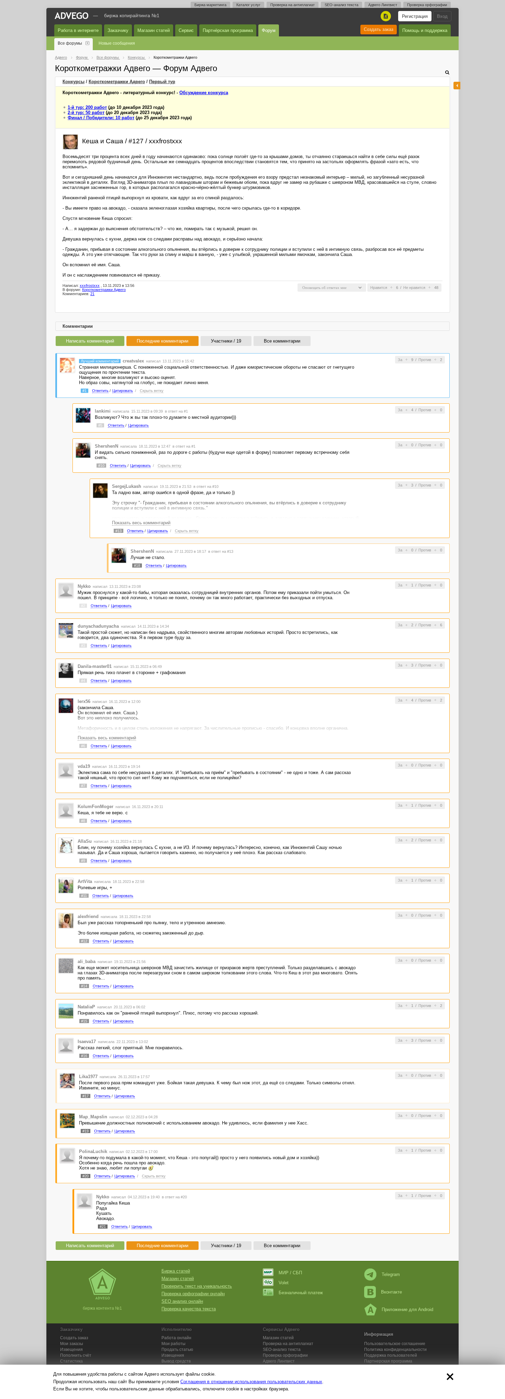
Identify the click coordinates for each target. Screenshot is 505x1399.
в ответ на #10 (205, 486)
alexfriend (88, 916)
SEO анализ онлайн (182, 1301)
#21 (103, 1226)
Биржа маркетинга (210, 5)
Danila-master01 (95, 666)
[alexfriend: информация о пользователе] (66, 920)
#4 (83, 681)
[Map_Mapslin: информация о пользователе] (67, 1120)
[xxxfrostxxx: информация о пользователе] (70, 141)
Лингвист (279, 1361)
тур (162, 81)
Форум (269, 30)
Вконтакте (391, 1292)
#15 (84, 1021)
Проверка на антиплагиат (292, 5)
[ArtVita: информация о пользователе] (66, 885)
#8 (83, 821)
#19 (85, 1131)
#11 (84, 896)
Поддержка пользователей (390, 1355)
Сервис (186, 30)
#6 (83, 746)
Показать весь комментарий (141, 522)
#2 (83, 606)
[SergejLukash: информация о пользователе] (100, 490)
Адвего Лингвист (382, 5)
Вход (442, 16)
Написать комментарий (90, 341)
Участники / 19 (226, 341)
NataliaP (86, 1006)
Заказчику (118, 30)
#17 (85, 1096)
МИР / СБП (290, 1272)
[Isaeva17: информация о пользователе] (66, 1045)
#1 (84, 391)
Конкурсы (74, 81)
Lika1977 (88, 1076)
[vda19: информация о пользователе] (66, 770)
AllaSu (85, 841)
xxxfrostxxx (90, 285)
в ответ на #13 (220, 551)
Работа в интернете (78, 30)
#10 (101, 465)
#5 (100, 425)
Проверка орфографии (427, 5)
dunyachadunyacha (98, 626)
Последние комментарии (162, 341)
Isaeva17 (87, 1041)
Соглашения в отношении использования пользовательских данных (251, 1381)
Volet (284, 1282)
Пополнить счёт (75, 1355)
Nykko (84, 586)
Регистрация (415, 16)
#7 (83, 786)
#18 (137, 565)
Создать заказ (378, 29)
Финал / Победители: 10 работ (101, 117)
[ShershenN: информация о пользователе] (83, 449)
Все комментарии (282, 341)
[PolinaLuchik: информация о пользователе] (67, 1155)
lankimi (103, 411)
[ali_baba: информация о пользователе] (66, 965)
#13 (118, 531)
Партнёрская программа (228, 30)
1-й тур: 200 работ (87, 107)
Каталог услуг (248, 5)
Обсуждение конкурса (203, 92)
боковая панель (456, 85)
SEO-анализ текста (341, 5)
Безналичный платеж (301, 1292)
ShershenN (106, 446)
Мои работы (173, 1343)
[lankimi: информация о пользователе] (83, 415)
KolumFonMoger (95, 806)
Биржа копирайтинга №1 (131, 15)
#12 (84, 941)
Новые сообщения (117, 43)
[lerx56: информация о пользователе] (66, 705)
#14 (84, 986)
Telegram (391, 1274)
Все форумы (70, 43)
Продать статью (177, 1349)
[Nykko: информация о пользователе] (66, 590)
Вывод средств (176, 1361)
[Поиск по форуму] (447, 72)
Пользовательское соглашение (394, 1343)
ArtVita (85, 881)
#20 (85, 1176)
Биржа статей (175, 1271)
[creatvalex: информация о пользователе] (67, 364)
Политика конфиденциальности (395, 1349)
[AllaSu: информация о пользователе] (66, 845)
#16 (84, 1056)
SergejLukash (126, 486)
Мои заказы (71, 1343)
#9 (83, 861)
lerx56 (84, 701)
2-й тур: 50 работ (86, 112)
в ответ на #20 (174, 1197)
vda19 (84, 766)
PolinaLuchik (93, 1151)
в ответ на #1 (176, 411)
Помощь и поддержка (424, 30)
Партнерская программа (388, 1361)
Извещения (71, 1349)
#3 (83, 645)
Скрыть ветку (152, 391)
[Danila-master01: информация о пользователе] (66, 670)
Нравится (378, 288)
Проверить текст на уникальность (196, 1286)
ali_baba (87, 961)
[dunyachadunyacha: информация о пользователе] (66, 630)
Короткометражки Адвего (117, 81)
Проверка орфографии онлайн (193, 1293)
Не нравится (414, 288)
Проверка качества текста (188, 1308)
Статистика (71, 1361)
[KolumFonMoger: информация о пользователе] (66, 810)
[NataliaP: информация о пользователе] (66, 1010)
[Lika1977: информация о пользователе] (67, 1080)
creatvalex (133, 360)
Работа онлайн (176, 1337)
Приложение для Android (407, 1309)
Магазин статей (153, 30)
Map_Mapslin (93, 1116)
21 (92, 294)
